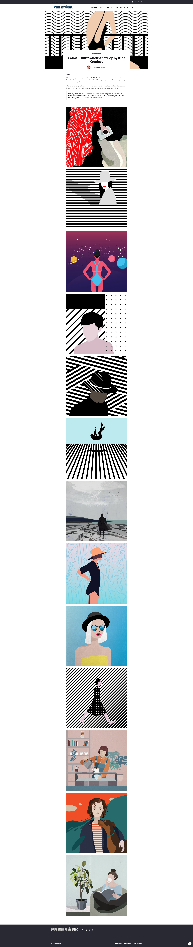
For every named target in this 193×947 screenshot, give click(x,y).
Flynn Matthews (101, 67)
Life (132, 7)
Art (100, 7)
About (53, 2)
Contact (66, 2)
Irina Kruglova (97, 78)
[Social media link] (132, 2)
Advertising (59, 2)
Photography (121, 7)
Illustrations (96, 53)
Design (109, 7)
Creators (93, 7)
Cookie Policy (118, 943)
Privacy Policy (127, 943)
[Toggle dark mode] (189, 943)
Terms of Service (137, 943)
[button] (138, 7)
